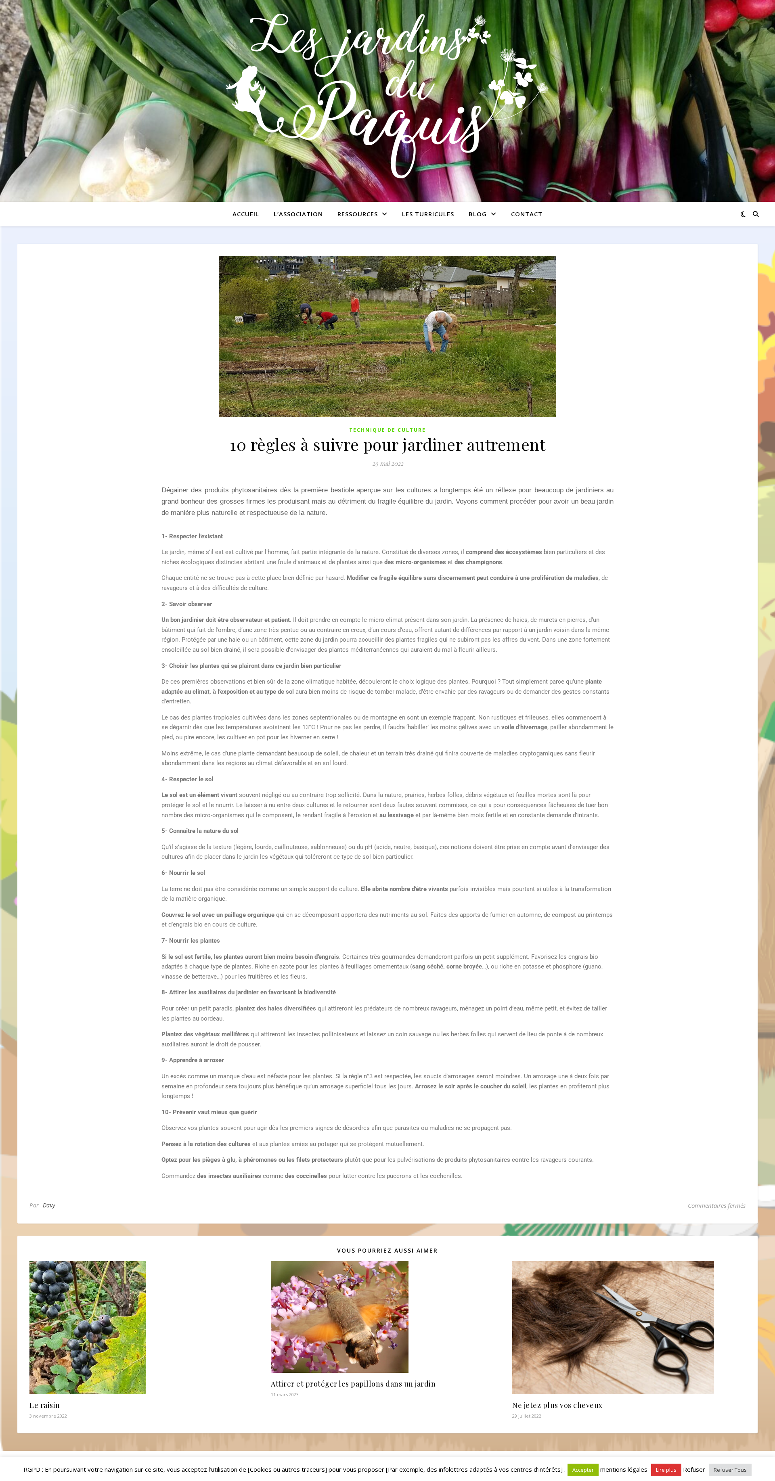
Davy (49, 1205)
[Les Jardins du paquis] (387, 96)
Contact (526, 214)
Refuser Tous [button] (730, 1469)
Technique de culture (387, 430)
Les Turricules (428, 214)
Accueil (245, 214)
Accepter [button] (583, 1469)
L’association (298, 214)
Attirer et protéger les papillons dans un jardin (353, 1384)
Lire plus (666, 1469)
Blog (478, 214)
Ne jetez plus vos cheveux (557, 1405)
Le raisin (44, 1405)
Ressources (357, 214)
